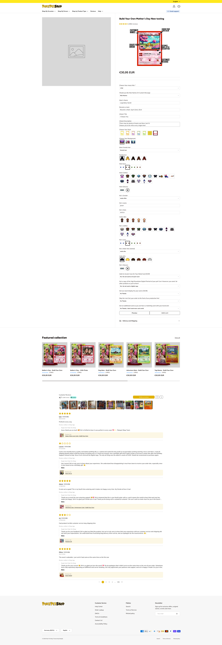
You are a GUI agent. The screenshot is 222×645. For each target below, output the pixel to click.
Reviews (93, 11)
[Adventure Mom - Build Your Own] (139, 354)
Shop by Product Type (79, 11)
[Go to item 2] (73, 405)
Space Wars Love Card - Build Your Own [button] (76, 436)
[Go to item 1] (64, 405)
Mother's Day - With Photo (79, 370)
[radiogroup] (149, 133)
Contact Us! (98, 620)
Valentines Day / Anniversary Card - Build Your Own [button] (79, 507)
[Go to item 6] (110, 405)
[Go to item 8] (129, 405)
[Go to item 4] (92, 405)
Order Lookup (99, 610)
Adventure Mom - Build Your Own (137, 370)
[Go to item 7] (120, 405)
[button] (179, 6)
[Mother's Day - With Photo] (82, 354)
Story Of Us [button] (68, 473)
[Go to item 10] (148, 405)
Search (128, 606)
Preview (134, 313)
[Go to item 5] (101, 405)
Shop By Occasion (48, 11)
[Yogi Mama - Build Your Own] (167, 354)
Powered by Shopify (58, 638)
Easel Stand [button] (68, 575)
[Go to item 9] (139, 405)
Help (99, 11)
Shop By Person (63, 11)
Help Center (99, 606)
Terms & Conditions (101, 617)
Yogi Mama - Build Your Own (164, 370)
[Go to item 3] (82, 405)
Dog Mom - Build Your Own (107, 370)
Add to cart (164, 313)
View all (177, 338)
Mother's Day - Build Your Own (52, 370)
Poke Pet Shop (49, 638)
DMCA (97, 613)
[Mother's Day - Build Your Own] (54, 354)
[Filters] (157, 397)
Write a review (144, 397)
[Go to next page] (122, 582)
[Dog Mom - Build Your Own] (111, 354)
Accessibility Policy (101, 624)
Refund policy (130, 613)
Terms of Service (131, 610)
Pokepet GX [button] (68, 541)
